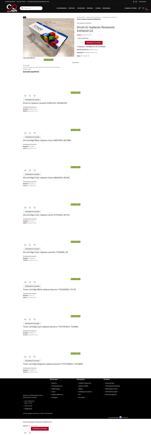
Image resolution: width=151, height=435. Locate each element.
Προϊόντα (54, 383)
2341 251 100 (45, 1)
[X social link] (84, 56)
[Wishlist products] (143, 8)
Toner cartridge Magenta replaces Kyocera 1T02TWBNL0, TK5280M (53, 364)
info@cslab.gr (28, 408)
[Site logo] (12, 8)
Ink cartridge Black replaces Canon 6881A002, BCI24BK (47, 140)
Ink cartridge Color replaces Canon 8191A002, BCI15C (46, 215)
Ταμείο (53, 391)
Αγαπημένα (54, 397)
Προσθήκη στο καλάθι (94, 42)
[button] (32, 100)
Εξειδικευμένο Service (111, 389)
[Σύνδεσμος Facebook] (134, 1)
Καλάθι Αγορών (55, 389)
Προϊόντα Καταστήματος (94, 17)
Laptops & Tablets (83, 386)
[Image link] (35, 386)
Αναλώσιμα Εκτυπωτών (109, 17)
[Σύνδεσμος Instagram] (136, 1)
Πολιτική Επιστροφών (111, 391)
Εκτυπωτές (81, 397)
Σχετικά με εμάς (109, 383)
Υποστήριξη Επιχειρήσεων (112, 386)
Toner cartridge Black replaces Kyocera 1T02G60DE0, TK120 (49, 289)
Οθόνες (80, 389)
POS (79, 394)
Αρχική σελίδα (81, 17)
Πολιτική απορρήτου (111, 394)
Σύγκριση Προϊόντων (57, 394)
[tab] (75, 62)
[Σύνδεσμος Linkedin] (86, 56)
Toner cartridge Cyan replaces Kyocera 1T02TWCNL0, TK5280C (50, 327)
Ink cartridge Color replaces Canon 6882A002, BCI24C (46, 177)
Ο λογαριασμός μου (56, 386)
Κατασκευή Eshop (113, 417)
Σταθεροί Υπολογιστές (84, 383)
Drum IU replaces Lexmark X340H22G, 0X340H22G (45, 103)
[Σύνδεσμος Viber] (88, 56)
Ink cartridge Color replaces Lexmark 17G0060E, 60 (45, 252)
